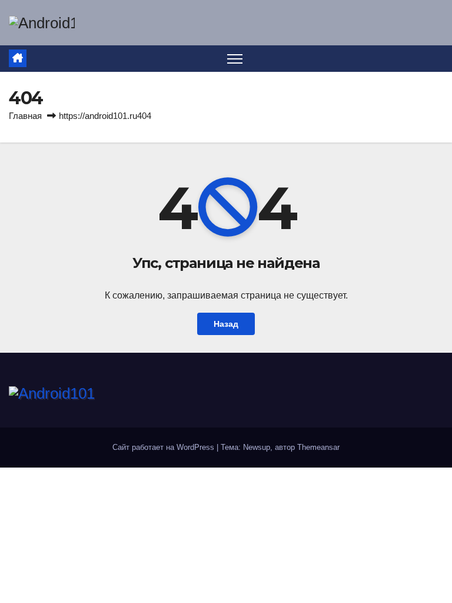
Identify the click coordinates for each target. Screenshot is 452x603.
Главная (25, 116)
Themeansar (318, 447)
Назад (226, 324)
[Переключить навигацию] (235, 58)
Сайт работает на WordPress (164, 447)
